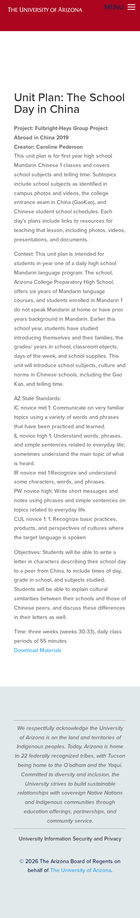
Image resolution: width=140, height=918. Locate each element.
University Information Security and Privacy (70, 838)
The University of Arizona (80, 870)
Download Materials (37, 650)
